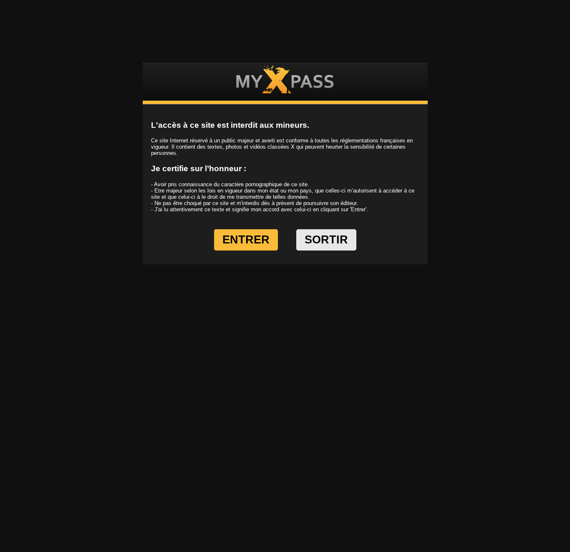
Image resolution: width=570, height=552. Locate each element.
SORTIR (326, 239)
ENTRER (246, 239)
